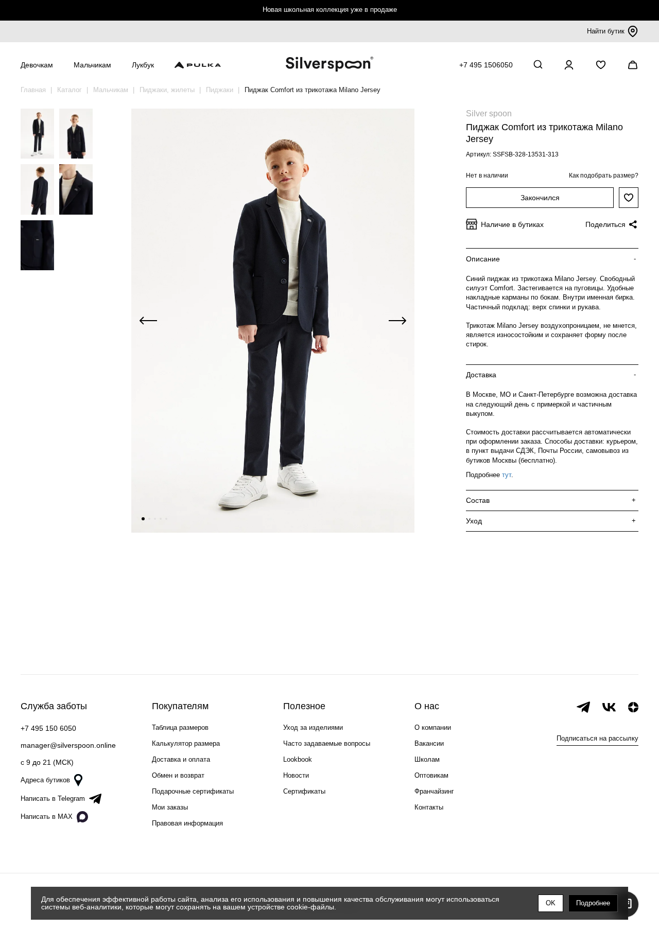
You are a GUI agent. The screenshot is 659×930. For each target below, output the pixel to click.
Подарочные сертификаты (193, 791)
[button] (143, 518)
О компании (432, 727)
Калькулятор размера (186, 743)
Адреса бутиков (45, 780)
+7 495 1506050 (486, 65)
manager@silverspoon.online (68, 745)
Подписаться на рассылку (597, 738)
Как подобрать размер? (603, 175)
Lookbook (297, 759)
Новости (296, 775)
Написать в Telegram (53, 798)
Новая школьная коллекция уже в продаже (330, 9)
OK (551, 903)
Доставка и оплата (181, 759)
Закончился (540, 198)
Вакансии (429, 743)
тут (506, 475)
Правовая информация (187, 823)
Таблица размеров (180, 727)
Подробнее (593, 903)
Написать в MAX (47, 816)
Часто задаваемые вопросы (326, 743)
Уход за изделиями (313, 727)
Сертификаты (304, 791)
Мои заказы (170, 807)
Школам (427, 759)
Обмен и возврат (178, 775)
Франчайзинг (434, 791)
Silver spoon (489, 113)
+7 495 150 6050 (48, 728)
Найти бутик (606, 31)
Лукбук (143, 65)
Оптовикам (431, 775)
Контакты (428, 807)
